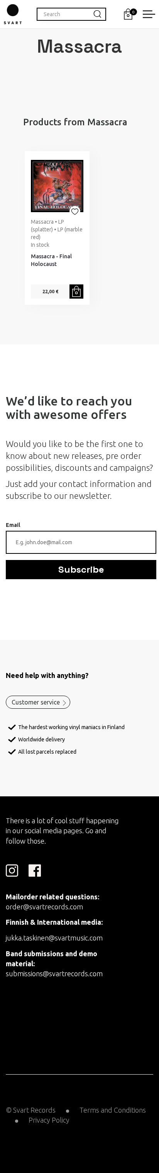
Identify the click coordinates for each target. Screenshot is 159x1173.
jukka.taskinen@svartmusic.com (54, 938)
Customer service (36, 702)
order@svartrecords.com (44, 906)
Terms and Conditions (113, 1110)
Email (13, 525)
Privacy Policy (49, 1120)
